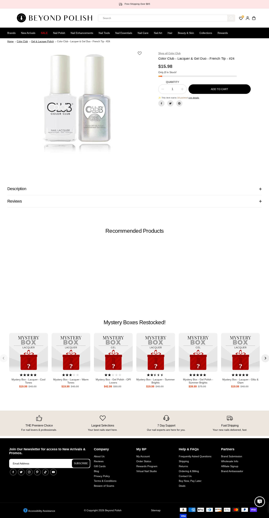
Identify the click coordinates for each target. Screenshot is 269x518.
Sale (44, 32)
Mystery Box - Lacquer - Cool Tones (28, 381)
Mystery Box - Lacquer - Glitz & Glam (240, 381)
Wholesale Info (229, 461)
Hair (170, 32)
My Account (143, 456)
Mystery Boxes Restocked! (134, 322)
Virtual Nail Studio (146, 471)
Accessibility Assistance (41, 510)
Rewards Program (146, 466)
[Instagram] (29, 472)
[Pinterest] (179, 103)
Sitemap (155, 510)
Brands (11, 32)
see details (193, 98)
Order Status (143, 461)
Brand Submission (231, 456)
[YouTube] (53, 472)
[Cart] (254, 18)
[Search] (231, 18)
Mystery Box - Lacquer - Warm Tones (71, 381)
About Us (99, 456)
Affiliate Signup (229, 466)
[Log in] (247, 18)
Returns (183, 466)
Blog (96, 471)
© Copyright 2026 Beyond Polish (103, 510)
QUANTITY (172, 82)
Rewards (223, 32)
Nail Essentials (123, 32)
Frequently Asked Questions (195, 456)
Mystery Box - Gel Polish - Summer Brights (198, 381)
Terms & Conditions (105, 480)
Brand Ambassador (232, 471)
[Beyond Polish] (56, 18)
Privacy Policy (102, 476)
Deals (182, 485)
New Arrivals (28, 32)
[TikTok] (45, 472)
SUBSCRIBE (81, 463)
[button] (259, 501)
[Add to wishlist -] (140, 53)
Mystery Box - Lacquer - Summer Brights (155, 381)
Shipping (184, 461)
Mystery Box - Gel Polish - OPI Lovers (113, 381)
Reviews (99, 461)
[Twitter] (170, 103)
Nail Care (143, 32)
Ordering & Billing (189, 471)
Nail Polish (59, 32)
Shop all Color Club (169, 53)
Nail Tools (104, 32)
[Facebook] (161, 103)
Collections (205, 32)
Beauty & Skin (186, 32)
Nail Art (158, 32)
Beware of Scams (104, 485)
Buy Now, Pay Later (190, 480)
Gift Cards (100, 466)
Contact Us (185, 476)
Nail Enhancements (82, 32)
